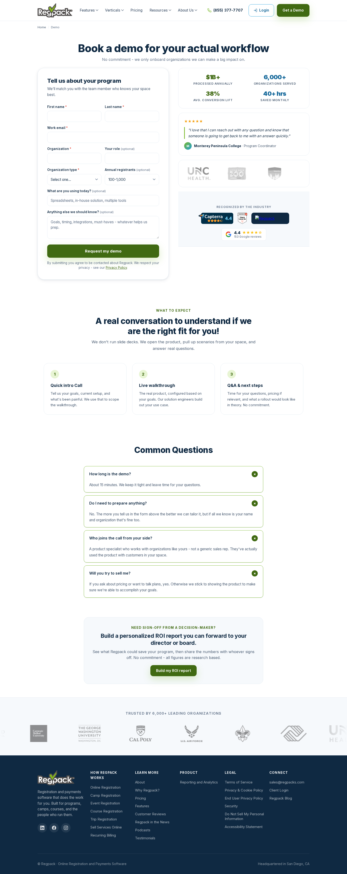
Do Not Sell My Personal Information (244, 816)
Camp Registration (105, 795)
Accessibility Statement (243, 827)
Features (87, 10)
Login (264, 10)
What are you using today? (76, 191)
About (140, 782)
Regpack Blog (280, 798)
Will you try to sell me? (173, 573)
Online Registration (105, 787)
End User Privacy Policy (244, 798)
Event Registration (105, 803)
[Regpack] (62, 777)
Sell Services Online (106, 827)
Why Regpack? (147, 790)
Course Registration (106, 811)
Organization (59, 149)
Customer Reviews (150, 814)
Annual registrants (127, 170)
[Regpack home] (55, 10)
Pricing (137, 10)
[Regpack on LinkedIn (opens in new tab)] (42, 828)
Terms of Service (239, 782)
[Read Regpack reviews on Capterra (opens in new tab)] (216, 218)
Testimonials (145, 838)
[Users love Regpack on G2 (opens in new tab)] (242, 218)
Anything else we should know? (80, 212)
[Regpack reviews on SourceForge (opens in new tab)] (270, 218)
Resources (159, 10)
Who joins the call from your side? (173, 538)
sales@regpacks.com (286, 782)
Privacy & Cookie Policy (244, 790)
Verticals (112, 10)
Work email (57, 128)
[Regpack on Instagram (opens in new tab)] (66, 828)
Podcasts (142, 830)
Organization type (63, 170)
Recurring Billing (103, 835)
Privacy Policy (116, 267)
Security (231, 806)
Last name (114, 107)
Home (42, 27)
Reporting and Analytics (199, 782)
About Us (186, 10)
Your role (120, 149)
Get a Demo (293, 10)
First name (57, 107)
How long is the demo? (173, 474)
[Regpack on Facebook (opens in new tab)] (54, 828)
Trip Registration (103, 819)
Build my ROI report (173, 671)
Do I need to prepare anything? (173, 503)
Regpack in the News (152, 822)
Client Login (278, 790)
